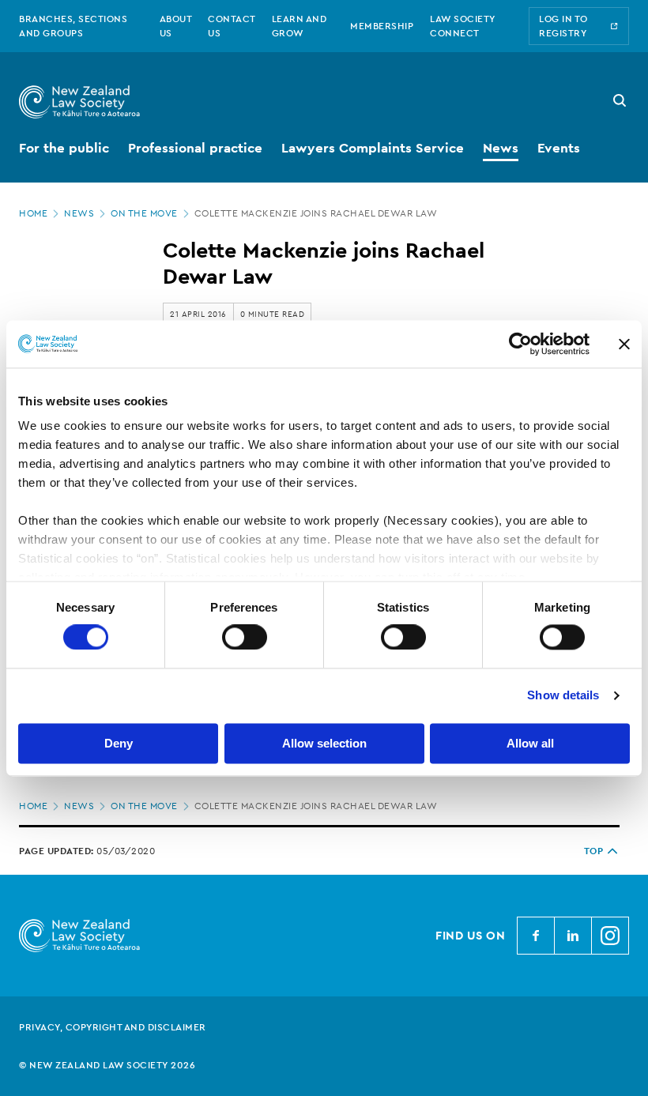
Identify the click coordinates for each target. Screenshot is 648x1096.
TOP (594, 851)
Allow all (530, 743)
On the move (144, 213)
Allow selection (324, 743)
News (79, 213)
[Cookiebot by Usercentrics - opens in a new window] (520, 344)
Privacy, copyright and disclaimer (112, 1027)
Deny (118, 743)
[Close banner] (624, 343)
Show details (563, 695)
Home (33, 213)
